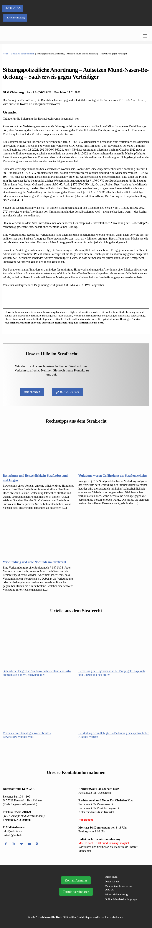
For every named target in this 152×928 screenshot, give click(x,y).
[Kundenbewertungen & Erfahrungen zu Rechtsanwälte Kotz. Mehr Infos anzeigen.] (28, 896)
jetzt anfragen (32, 391)
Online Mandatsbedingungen (121, 899)
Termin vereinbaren (76, 891)
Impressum (111, 876)
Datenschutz (112, 881)
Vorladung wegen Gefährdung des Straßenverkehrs (112, 475)
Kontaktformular (76, 880)
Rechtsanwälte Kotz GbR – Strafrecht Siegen (65, 917)
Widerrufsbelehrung (116, 894)
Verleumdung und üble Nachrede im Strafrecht (34, 562)
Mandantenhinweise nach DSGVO (119, 888)
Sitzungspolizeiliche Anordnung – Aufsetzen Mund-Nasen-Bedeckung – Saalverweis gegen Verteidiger (76, 73)
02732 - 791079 (69, 391)
